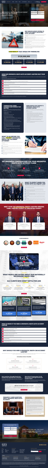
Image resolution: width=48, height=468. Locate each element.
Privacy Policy (39, 21)
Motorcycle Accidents (22, 450)
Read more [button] (7, 290)
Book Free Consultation (21, 175)
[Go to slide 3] (23, 65)
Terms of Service (42, 21)
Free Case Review (44, 1)
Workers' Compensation (22, 449)
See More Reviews (24, 293)
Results (13, 1)
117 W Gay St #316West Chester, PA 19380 (38, 458)
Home (2, 27)
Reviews (16, 1)
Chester (32, 466)
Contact (29, 1)
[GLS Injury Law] (3, 1)
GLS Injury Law (12, 466)
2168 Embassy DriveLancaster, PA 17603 (4, 458)
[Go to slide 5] (24, 65)
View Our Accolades (24, 247)
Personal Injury (13, 449)
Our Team (3, 449)
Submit (40, 451)
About (19, 1)
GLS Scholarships (24, 1)
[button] (45, 287)
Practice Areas (8, 1)
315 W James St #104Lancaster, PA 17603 (15, 458)
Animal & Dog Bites (22, 452)
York (33, 466)
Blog (5, 449)
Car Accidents (13, 450)
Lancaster (30, 466)
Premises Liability (14, 452)
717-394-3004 (29, 175)
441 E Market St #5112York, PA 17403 (26, 458)
